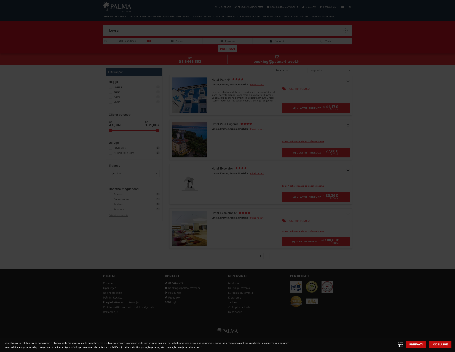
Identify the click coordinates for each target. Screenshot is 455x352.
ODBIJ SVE (440, 344)
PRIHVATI (416, 344)
